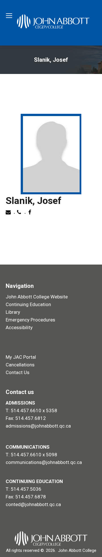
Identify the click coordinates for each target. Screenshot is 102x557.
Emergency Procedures (30, 320)
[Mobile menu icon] (9, 15)
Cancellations (20, 365)
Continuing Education (28, 304)
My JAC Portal (21, 357)
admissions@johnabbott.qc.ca (38, 426)
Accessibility (19, 327)
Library (13, 312)
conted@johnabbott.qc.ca (33, 504)
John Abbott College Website (37, 297)
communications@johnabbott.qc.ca (44, 462)
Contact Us (17, 372)
